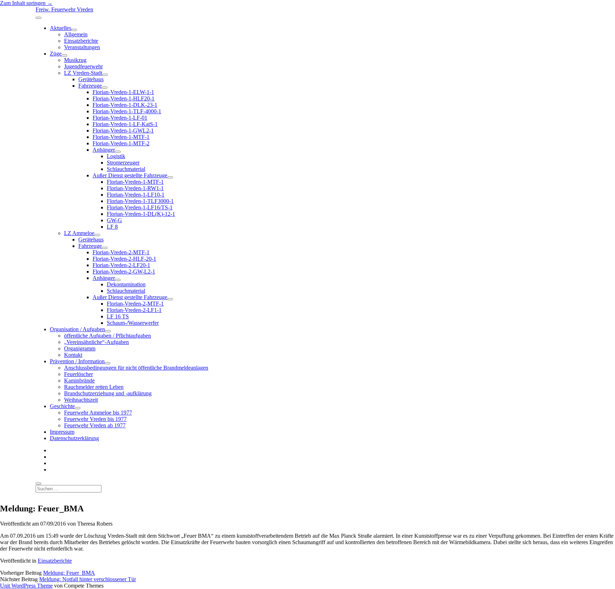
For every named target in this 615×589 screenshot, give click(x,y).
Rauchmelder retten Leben (93, 387)
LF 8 (112, 227)
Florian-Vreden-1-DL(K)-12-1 (141, 214)
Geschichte (62, 406)
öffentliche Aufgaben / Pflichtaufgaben (107, 336)
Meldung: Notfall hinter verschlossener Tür (87, 579)
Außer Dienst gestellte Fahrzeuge (130, 175)
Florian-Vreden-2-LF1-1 (134, 310)
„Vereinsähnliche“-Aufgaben (96, 342)
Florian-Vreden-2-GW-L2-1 (124, 272)
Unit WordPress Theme (26, 586)
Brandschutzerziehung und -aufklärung (108, 393)
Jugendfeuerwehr (83, 66)
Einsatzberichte (81, 41)
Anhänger (104, 150)
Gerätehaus (91, 79)
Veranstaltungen (82, 47)
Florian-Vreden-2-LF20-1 (121, 265)
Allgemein (76, 34)
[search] (38, 484)
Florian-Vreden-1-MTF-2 (121, 143)
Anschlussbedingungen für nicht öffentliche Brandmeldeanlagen (136, 368)
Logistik (116, 156)
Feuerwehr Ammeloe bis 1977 (98, 413)
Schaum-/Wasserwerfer (133, 323)
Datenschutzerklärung (74, 438)
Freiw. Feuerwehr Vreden (64, 9)
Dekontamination (126, 284)
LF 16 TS (118, 316)
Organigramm (79, 348)
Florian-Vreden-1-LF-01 (120, 118)
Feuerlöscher (78, 374)
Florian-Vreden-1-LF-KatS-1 (125, 124)
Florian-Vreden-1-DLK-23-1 (125, 105)
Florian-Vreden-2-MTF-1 (121, 252)
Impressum (62, 432)
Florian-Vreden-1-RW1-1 (135, 188)
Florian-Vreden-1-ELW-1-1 (123, 92)
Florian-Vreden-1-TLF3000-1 (140, 201)
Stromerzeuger (123, 163)
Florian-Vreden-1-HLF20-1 (123, 98)
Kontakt (73, 355)
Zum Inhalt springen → (26, 3)
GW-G (114, 220)
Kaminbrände (79, 380)
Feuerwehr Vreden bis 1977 (95, 419)
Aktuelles (60, 28)
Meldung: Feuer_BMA (69, 573)
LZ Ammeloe (79, 233)
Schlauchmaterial (126, 169)
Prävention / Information (77, 361)
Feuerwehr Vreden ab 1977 (95, 425)
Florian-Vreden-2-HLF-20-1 (124, 259)
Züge (56, 54)
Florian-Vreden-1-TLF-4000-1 (127, 111)
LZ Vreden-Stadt (83, 73)
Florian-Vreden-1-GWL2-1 (123, 130)
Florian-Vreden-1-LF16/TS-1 (140, 207)
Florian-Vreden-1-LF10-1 (135, 195)
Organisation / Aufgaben (77, 329)
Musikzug (75, 60)
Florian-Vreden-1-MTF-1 (121, 137)
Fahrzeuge (90, 86)
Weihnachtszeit (81, 400)
